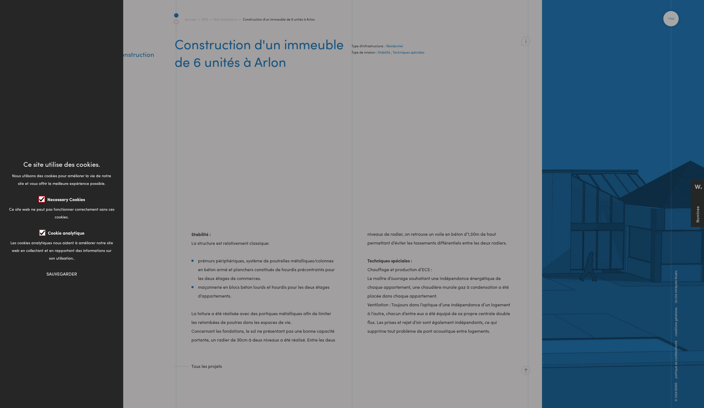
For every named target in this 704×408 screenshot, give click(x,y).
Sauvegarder (61, 274)
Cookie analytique (66, 233)
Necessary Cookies (66, 199)
